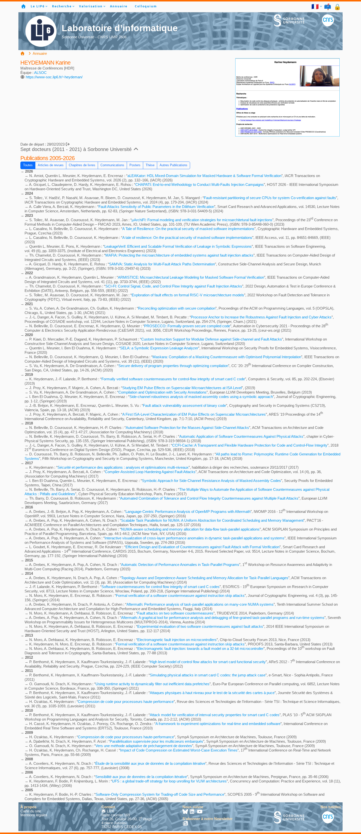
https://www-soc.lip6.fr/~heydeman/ (54, 77)
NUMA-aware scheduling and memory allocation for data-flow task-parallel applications (190, 529)
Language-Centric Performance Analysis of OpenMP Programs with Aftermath (187, 511)
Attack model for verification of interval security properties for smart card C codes (214, 715)
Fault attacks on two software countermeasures (175, 613)
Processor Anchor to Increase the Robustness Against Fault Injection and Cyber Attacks (261, 317)
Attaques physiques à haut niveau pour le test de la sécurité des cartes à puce (212, 693)
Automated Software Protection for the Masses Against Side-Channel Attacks (187, 427)
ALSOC (40, 72)
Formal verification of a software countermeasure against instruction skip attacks (180, 595)
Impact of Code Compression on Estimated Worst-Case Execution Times (178, 750)
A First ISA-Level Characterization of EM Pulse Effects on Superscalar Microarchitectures (194, 414)
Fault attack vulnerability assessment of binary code (184, 405)
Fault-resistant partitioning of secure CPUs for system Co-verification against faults (270, 198)
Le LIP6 (38, 6)
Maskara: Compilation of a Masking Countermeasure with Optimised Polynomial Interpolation (227, 357)
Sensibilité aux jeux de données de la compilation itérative (141, 777)
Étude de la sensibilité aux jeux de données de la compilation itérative (150, 763)
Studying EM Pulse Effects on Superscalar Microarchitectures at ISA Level (182, 388)
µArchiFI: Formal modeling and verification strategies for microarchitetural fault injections (202, 220)
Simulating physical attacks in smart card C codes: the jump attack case (207, 675)
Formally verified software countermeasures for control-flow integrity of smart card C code (173, 379)
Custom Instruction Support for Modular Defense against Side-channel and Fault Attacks (211, 339)
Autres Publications (173, 165)
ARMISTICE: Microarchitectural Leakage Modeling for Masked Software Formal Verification (191, 277)
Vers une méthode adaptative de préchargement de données (144, 746)
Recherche (62, 6)
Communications (112, 165)
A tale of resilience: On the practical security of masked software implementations (187, 237)
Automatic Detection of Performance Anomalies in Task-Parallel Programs (180, 564)
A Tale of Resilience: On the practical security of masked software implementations (188, 229)
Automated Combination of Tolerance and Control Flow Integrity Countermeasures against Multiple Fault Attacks (209, 498)
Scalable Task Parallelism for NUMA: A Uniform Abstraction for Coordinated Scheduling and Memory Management (212, 520)
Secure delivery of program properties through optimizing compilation (173, 366)
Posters (134, 165)
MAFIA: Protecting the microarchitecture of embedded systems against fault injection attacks (179, 255)
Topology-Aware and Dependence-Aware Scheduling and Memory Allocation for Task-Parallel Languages (204, 578)
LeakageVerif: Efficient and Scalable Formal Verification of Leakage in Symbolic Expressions (178, 246)
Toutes (28, 165)
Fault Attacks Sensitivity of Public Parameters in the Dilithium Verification (156, 207)
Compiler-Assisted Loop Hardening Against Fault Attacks (150, 472)
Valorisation (91, 6)
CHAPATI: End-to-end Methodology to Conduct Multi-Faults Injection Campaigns (199, 184)
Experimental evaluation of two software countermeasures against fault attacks (200, 626)
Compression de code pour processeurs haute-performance (126, 737)
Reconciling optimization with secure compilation (176, 308)
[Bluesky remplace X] (185, 812)
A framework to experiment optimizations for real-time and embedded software (217, 724)
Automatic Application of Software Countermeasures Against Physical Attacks (241, 436)
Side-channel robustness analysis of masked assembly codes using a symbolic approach (201, 397)
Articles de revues (51, 165)
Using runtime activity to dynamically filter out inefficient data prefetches (152, 684)
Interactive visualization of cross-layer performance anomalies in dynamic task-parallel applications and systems (194, 538)
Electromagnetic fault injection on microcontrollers (177, 640)
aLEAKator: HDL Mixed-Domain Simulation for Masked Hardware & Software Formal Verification (204, 176)
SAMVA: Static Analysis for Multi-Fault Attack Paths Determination (162, 264)
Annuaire (118, 6)
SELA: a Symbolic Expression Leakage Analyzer (159, 348)
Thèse (150, 165)
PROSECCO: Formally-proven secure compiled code (187, 326)
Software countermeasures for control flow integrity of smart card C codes (160, 587)
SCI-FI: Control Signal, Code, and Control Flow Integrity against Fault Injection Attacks (173, 286)
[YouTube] (200, 812)
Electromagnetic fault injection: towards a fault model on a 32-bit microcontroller (200, 648)
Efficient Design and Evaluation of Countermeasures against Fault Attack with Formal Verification (202, 547)
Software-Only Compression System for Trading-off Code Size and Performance (160, 794)
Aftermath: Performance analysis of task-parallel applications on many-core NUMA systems (200, 604)
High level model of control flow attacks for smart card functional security (208, 662)
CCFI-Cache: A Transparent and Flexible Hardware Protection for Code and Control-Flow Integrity (249, 445)
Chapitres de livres (82, 165)
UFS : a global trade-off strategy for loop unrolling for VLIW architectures (169, 781)
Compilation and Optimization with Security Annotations (162, 392)
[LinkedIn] (193, 812)
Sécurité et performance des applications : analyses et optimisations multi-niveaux (123, 467)
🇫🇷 (315, 6)
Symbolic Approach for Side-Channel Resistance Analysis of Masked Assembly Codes (211, 481)
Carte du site (30, 811)
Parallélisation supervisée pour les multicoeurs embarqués (156, 741)
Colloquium (146, 6)
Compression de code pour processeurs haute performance (126, 701)
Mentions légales (33, 815)
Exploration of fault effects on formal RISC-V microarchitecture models (188, 295)
